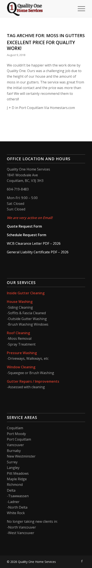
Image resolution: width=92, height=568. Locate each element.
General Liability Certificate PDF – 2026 (37, 252)
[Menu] (79, 8)
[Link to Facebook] (82, 561)
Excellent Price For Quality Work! (41, 45)
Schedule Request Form (26, 235)
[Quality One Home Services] (38, 8)
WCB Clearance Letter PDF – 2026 (34, 243)
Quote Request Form (24, 226)
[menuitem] (79, 8)
